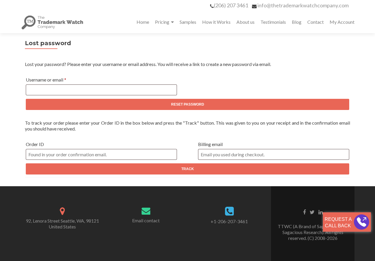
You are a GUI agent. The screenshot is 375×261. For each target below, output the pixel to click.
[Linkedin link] (320, 212)
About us (245, 22)
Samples (188, 22)
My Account (342, 22)
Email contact (146, 220)
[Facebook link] (304, 212)
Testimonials (273, 22)
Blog (296, 22)
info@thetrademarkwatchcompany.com (303, 5)
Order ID (35, 144)
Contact (315, 22)
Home (143, 22)
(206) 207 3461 (231, 5)
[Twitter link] (312, 212)
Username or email (55, 79)
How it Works (216, 22)
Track (187, 169)
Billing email (210, 144)
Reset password (187, 104)
